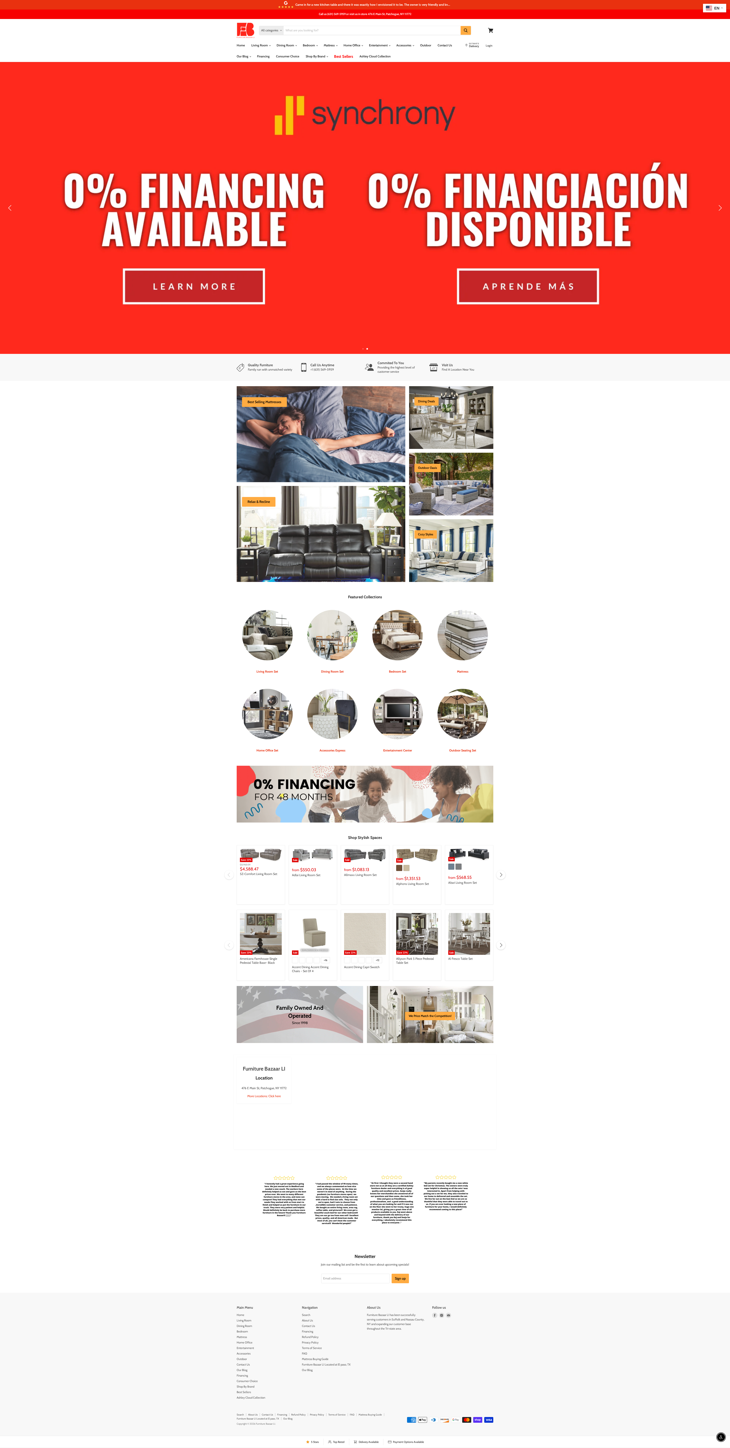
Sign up (400, 1253)
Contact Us (445, 45)
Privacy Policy (310, 1317)
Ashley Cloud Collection (375, 56)
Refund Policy (310, 1312)
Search (306, 1290)
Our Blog (243, 56)
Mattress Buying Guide (315, 1334)
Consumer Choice (287, 56)
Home (241, 45)
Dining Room (286, 45)
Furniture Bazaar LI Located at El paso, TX (326, 1339)
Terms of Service (312, 1323)
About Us (307, 1295)
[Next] (719, 195)
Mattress (330, 45)
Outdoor (425, 45)
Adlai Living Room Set (306, 850)
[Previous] (10, 195)
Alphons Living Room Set (412, 859)
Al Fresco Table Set (460, 934)
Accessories (404, 45)
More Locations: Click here (264, 1071)
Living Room (260, 45)
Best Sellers (343, 56)
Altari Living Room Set (462, 857)
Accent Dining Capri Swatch (362, 942)
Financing (263, 56)
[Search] (466, 30)
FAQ (304, 1328)
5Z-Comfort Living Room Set (258, 849)
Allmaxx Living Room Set (360, 850)
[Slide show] (365, 195)
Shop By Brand (316, 56)
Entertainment (378, 45)
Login (489, 45)
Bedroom (309, 45)
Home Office (352, 45)
